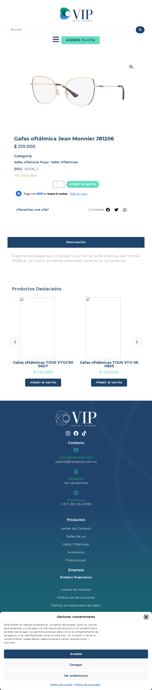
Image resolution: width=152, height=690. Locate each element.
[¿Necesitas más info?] (76, 450)
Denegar (76, 665)
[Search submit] (140, 29)
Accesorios (76, 552)
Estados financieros (76, 577)
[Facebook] (76, 433)
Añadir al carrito (82, 184)
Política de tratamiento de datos (76, 605)
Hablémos (76, 500)
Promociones (76, 560)
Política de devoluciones (76, 597)
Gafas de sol (76, 536)
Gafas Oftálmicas (64, 162)
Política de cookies (61, 685)
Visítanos (76, 479)
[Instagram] (68, 433)
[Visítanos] (76, 471)
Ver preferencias (76, 676)
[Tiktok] (84, 433)
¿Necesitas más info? (76, 457)
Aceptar (76, 654)
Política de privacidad (87, 685)
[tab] (76, 242)
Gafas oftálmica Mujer (31, 162)
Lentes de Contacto (76, 528)
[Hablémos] (76, 492)
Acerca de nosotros (76, 589)
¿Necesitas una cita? (32, 209)
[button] (146, 617)
